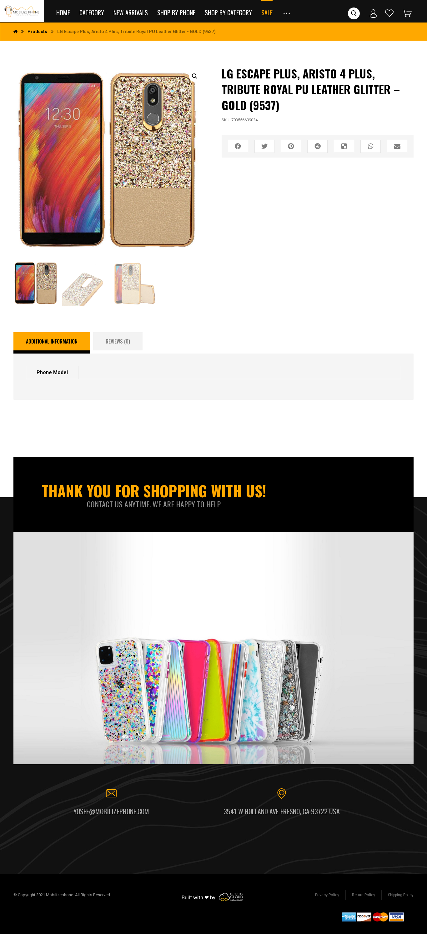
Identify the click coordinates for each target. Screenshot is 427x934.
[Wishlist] (389, 13)
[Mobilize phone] (22, 11)
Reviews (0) (118, 341)
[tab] (51, 343)
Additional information (52, 341)
